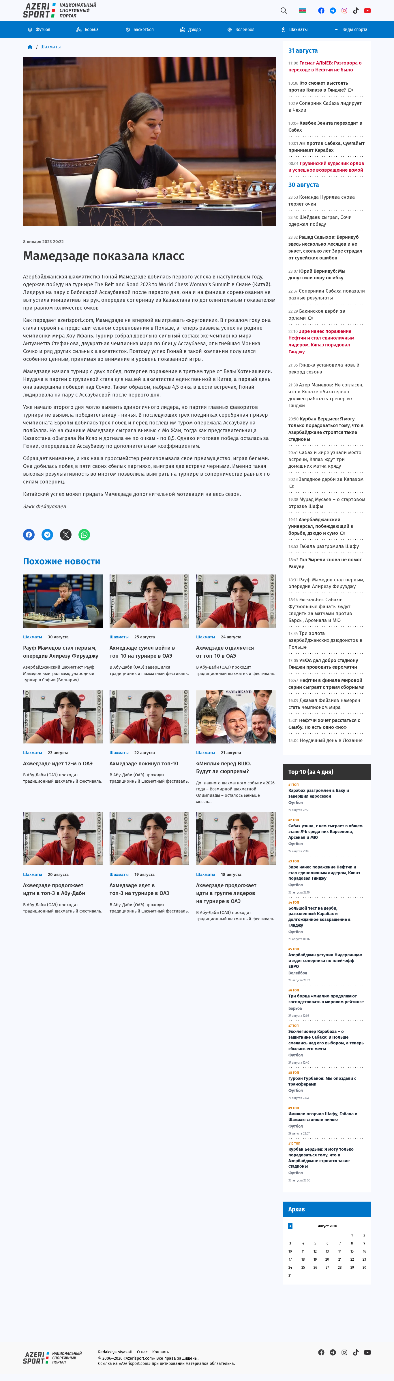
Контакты (161, 1352)
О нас (142, 1352)
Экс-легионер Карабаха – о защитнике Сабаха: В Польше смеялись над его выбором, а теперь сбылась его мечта (326, 1040)
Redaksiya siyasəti (115, 1352)
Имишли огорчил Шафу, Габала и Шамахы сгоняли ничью (322, 1116)
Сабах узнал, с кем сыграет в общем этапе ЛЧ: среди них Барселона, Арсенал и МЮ (325, 831)
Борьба (92, 29)
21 (340, 1259)
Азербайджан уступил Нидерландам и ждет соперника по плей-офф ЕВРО (325, 960)
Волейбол (244, 29)
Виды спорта (354, 29)
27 (327, 1268)
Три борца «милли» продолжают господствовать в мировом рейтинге (326, 998)
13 (327, 1251)
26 (315, 1268)
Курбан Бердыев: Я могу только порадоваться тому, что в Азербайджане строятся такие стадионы (321, 1158)
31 (290, 1276)
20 (327, 1259)
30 (364, 1268)
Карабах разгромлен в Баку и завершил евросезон (318, 793)
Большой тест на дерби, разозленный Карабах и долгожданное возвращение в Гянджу (319, 917)
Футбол (43, 29)
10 (290, 1251)
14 (340, 1251)
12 (315, 1251)
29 (352, 1268)
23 (364, 1259)
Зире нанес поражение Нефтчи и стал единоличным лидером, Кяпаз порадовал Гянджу (324, 872)
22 (352, 1259)
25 (303, 1268)
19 (315, 1259)
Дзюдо (194, 29)
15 (352, 1251)
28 (340, 1268)
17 (290, 1259)
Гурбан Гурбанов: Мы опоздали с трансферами (322, 1081)
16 (364, 1251)
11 (303, 1251)
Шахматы (298, 29)
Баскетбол (144, 29)
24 (290, 1268)
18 (303, 1259)
